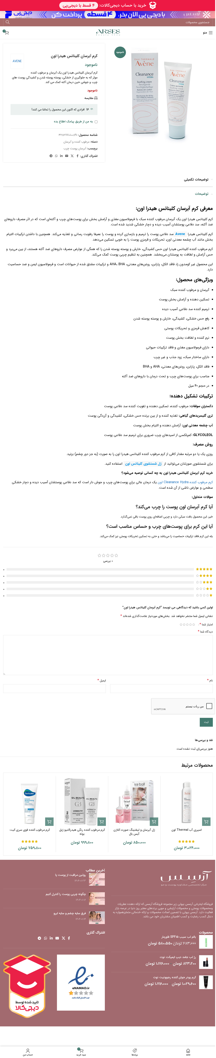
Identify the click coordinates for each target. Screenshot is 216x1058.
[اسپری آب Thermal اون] (187, 802)
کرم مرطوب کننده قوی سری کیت (29, 830)
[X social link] (72, 156)
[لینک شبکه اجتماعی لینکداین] (61, 156)
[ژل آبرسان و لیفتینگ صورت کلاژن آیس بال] (134, 802)
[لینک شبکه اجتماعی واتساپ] (56, 156)
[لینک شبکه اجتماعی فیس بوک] (77, 156)
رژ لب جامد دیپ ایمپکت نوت (178, 957)
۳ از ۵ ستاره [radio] (187, 624)
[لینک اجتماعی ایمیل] (66, 156)
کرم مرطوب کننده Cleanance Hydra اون (185, 482)
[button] (206, 821)
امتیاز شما (206, 624)
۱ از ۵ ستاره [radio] (193, 624)
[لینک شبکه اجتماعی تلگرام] (51, 156)
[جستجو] (7, 22)
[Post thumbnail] (97, 879)
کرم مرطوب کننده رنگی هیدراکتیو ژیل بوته (82, 832)
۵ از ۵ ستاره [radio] (180, 624)
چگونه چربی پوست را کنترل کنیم (66, 894)
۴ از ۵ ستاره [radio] (184, 624)
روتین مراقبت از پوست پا (70, 875)
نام (210, 680)
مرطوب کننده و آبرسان (76, 141)
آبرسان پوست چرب (74, 148)
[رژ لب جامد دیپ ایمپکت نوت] (206, 962)
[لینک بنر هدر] (108, 14)
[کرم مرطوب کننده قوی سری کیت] (30, 802)
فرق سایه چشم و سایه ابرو (70, 913)
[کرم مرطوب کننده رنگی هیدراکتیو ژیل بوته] (82, 802)
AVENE (17, 61)
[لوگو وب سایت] (108, 32)
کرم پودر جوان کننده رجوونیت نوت (174, 977)
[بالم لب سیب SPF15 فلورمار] (206, 942)
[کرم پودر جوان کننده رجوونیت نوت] (206, 982)
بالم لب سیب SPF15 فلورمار (179, 937)
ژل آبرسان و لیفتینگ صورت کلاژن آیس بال (134, 832)
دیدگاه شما (205, 631)
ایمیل (101, 680)
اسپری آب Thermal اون (186, 830)
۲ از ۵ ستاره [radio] (190, 624)
